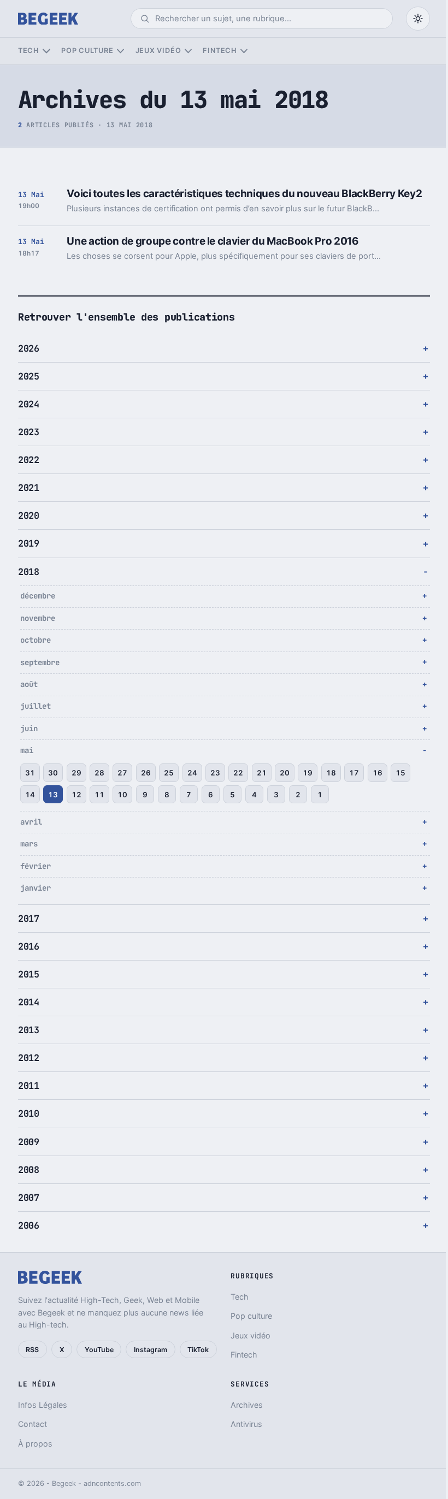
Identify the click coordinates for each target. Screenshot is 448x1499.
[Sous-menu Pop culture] (120, 51)
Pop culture (87, 50)
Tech (28, 50)
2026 (28, 348)
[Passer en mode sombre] (418, 19)
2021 (28, 488)
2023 (28, 432)
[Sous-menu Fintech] (243, 51)
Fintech (220, 50)
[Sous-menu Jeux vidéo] (188, 51)
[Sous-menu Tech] (46, 51)
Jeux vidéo (158, 50)
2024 (28, 404)
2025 (28, 376)
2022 (28, 460)
